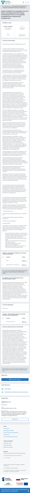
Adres (2, 407)
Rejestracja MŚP (8, 445)
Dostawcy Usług (7, 443)
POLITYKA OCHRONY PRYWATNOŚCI (11, 432)
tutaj (3, 370)
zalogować (21, 368)
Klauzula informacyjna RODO (11, 436)
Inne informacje (4, 410)
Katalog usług (7, 6)
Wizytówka (15, 419)
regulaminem (15, 491)
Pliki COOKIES (6, 434)
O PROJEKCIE (6, 428)
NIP (2, 403)
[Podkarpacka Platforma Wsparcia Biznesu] (2, 6)
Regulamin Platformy (9, 430)
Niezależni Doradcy (8, 447)
